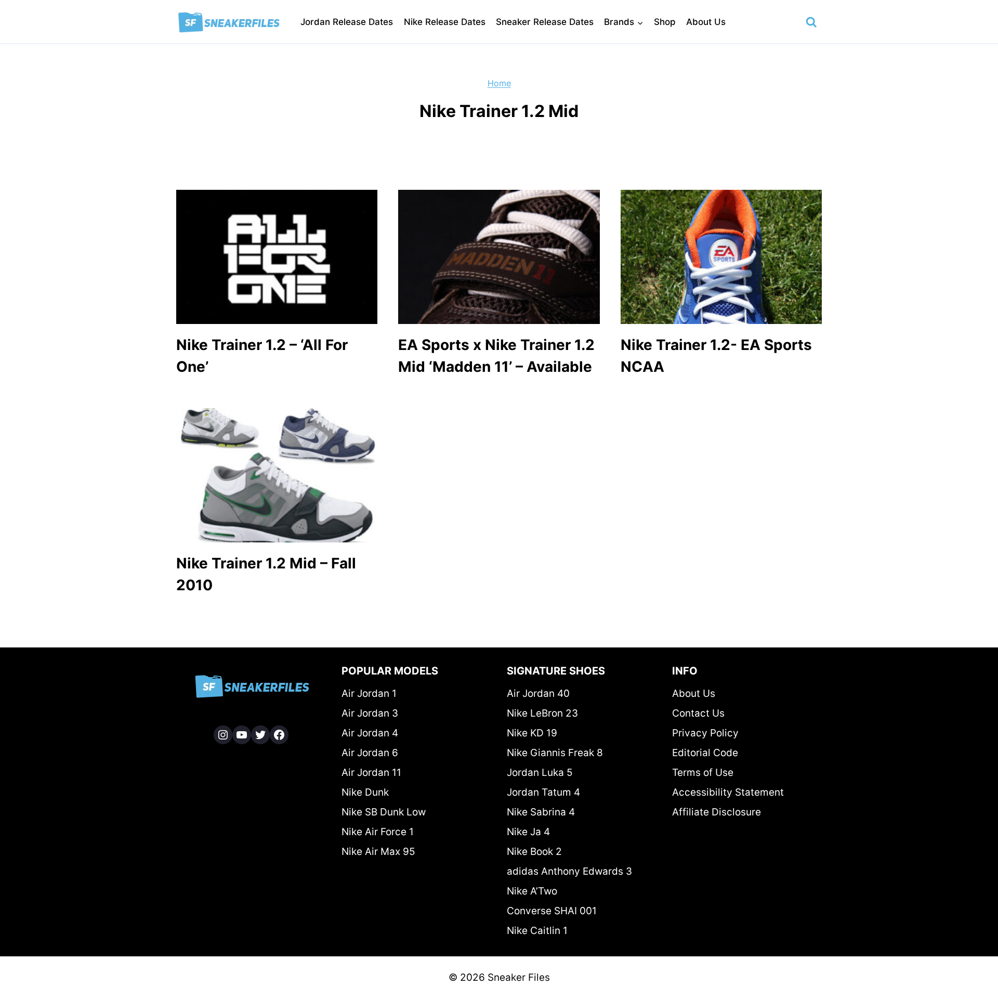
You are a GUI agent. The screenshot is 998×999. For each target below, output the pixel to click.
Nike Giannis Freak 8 (555, 753)
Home (499, 83)
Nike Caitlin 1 (537, 931)
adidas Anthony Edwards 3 (569, 871)
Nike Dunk (365, 792)
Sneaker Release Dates (545, 22)
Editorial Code (705, 753)
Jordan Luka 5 (540, 773)
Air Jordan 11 (371, 773)
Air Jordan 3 (370, 713)
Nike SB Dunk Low (384, 812)
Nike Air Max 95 (378, 852)
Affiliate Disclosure (716, 812)
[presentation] (276, 257)
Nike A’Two (532, 891)
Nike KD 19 (532, 733)
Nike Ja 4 (528, 832)
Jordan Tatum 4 (543, 792)
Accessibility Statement (728, 792)
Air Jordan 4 (370, 733)
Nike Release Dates (444, 22)
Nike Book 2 (534, 852)
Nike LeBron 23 (542, 713)
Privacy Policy (705, 733)
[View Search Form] (811, 22)
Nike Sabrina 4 (541, 812)
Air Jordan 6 (370, 753)
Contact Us (698, 713)
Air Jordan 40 (538, 693)
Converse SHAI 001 (552, 911)
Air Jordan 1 (369, 693)
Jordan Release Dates (346, 22)
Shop (665, 22)
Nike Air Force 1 (378, 832)
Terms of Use (702, 773)
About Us (706, 22)
